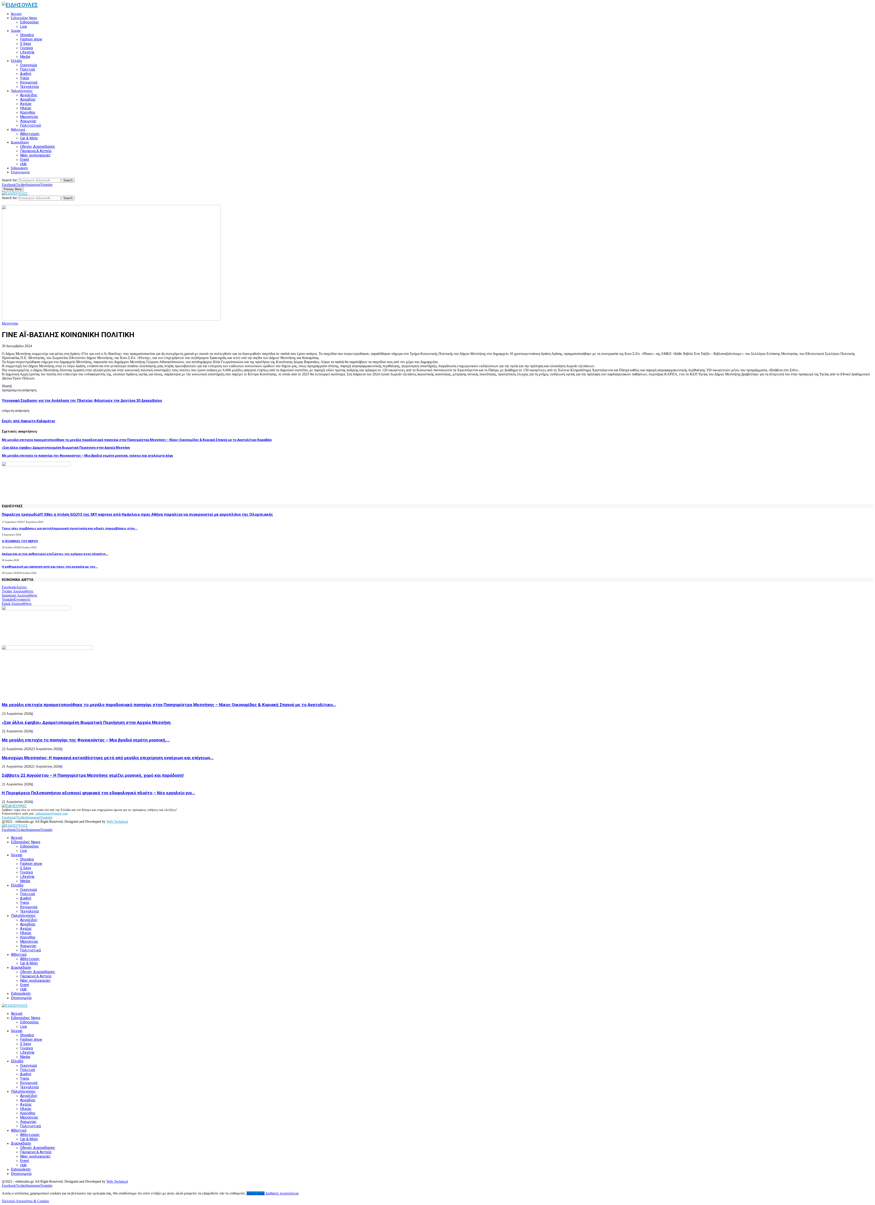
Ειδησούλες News (24, 18)
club (23, 164)
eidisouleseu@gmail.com (52, 813)
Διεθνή (25, 74)
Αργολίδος (29, 95)
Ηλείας (26, 108)
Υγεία (24, 78)
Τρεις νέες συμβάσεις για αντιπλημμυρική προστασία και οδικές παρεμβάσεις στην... (69, 528)
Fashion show (31, 39)
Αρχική (16, 14)
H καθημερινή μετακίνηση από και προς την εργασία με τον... (50, 566)
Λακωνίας (28, 121)
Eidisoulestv (19, 168)
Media (25, 56)
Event (24, 159)
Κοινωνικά (28, 82)
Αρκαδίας (28, 99)
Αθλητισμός (30, 134)
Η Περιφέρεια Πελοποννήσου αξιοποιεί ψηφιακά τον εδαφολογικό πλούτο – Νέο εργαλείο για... (98, 792)
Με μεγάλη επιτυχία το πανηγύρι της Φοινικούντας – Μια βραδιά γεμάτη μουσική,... (86, 740)
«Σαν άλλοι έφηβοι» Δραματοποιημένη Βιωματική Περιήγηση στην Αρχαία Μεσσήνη (66, 447)
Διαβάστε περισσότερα (282, 1193)
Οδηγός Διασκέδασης (37, 146)
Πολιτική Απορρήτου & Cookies (25, 1201)
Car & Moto (29, 138)
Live (23, 26)
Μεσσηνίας (29, 117)
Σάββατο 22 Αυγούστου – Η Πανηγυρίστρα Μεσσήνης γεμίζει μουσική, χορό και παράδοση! (93, 775)
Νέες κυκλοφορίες (35, 155)
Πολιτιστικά (30, 125)
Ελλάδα (16, 61)
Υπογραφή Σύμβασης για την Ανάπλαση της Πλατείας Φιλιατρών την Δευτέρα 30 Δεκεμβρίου (82, 400)
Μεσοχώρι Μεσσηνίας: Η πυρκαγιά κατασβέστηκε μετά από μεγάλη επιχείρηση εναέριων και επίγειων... (108, 757)
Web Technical (117, 821)
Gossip (16, 31)
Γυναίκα (26, 48)
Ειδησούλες (29, 22)
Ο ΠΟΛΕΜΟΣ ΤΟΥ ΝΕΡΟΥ (20, 541)
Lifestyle (27, 52)
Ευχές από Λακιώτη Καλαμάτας (28, 421)
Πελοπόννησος (22, 91)
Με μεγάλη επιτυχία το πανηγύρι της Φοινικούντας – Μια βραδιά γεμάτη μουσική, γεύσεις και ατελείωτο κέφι (87, 455)
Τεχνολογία (29, 87)
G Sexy (25, 43)
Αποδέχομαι (256, 1193)
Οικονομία (28, 65)
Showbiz (27, 35)
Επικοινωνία (20, 172)
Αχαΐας (26, 104)
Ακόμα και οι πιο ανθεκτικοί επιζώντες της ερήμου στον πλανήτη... (55, 554)
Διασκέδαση (20, 142)
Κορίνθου (27, 112)
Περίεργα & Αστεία (35, 151)
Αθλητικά (18, 129)
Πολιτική (27, 69)
